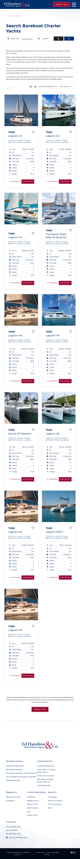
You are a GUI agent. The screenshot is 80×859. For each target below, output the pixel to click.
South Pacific (32, 804)
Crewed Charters (44, 761)
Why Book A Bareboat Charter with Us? (21, 773)
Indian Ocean (32, 815)
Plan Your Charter (55, 801)
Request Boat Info (13, 827)
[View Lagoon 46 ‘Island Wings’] (59, 310)
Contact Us (11, 822)
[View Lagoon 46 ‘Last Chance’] (21, 506)
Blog (50, 808)
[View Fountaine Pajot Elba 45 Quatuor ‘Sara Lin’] (59, 208)
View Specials (15, 181)
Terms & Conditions (52, 852)
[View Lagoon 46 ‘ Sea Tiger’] (21, 310)
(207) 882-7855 (14, 834)
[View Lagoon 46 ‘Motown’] (59, 408)
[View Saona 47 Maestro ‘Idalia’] (21, 408)
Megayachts (11, 792)
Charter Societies (55, 804)
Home (8, 16)
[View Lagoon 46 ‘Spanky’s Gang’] (21, 604)
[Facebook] (72, 853)
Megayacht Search (13, 797)
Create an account (48, 697)
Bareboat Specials (13, 780)
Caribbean (31, 797)
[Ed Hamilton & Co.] (17, 4)
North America (33, 808)
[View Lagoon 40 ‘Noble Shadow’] (21, 110)
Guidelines (10, 801)
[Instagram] (75, 853)
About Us (52, 792)
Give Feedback (12, 830)
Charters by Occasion (45, 776)
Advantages (52, 797)
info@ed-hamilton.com (17, 837)
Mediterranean (33, 801)
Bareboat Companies (14, 769)
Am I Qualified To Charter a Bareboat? (21, 777)
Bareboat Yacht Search (15, 766)
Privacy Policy (40, 852)
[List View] (35, 87)
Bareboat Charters (14, 761)
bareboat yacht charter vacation (39, 51)
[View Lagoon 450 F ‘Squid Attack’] (59, 506)
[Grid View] (31, 87)
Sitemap (47, 854)
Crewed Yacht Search (45, 766)
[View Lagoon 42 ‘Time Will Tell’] (21, 208)
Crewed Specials (43, 785)
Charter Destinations (36, 792)
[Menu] (73, 4)
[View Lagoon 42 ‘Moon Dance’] (59, 110)
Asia (29, 811)
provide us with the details (19, 77)
